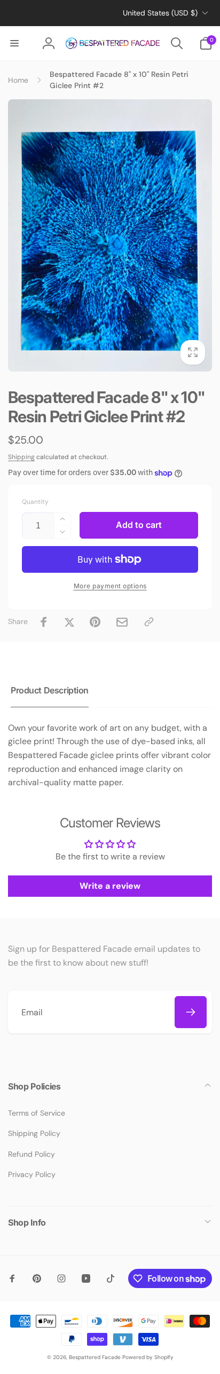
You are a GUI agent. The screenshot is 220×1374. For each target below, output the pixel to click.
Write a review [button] (110, 885)
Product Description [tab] (50, 690)
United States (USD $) (160, 13)
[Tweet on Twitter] (69, 622)
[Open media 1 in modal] (110, 235)
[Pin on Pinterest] (95, 622)
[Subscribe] (191, 1012)
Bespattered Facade (95, 1357)
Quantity (35, 502)
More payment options (110, 586)
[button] (14, 43)
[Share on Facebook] (43, 622)
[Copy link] (149, 622)
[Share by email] (122, 622)
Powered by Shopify (148, 1357)
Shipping (21, 457)
